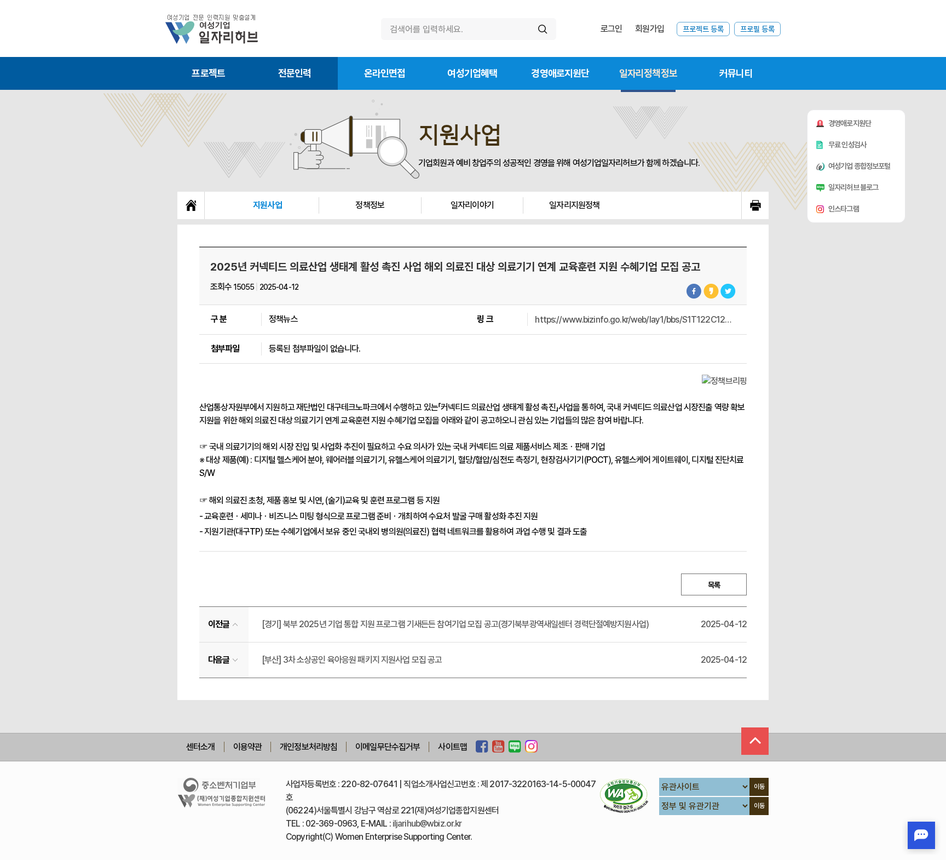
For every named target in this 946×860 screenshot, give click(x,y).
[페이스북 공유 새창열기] (694, 291)
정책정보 (369, 205)
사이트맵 (452, 747)
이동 (759, 786)
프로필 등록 (757, 29)
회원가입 (649, 29)
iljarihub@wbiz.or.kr (427, 823)
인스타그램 (843, 208)
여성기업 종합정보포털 (859, 166)
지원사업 (267, 205)
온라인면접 (385, 73)
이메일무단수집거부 (387, 747)
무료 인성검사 (847, 144)
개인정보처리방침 (308, 747)
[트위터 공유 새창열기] (728, 291)
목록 (714, 585)
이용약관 (247, 747)
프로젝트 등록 (703, 29)
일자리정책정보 (648, 73)
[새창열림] (482, 747)
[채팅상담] (921, 835)
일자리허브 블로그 (853, 187)
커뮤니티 (736, 73)
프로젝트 (208, 73)
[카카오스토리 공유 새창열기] (711, 291)
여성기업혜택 (472, 73)
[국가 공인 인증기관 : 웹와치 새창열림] (624, 795)
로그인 (611, 29)
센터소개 (200, 747)
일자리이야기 (472, 205)
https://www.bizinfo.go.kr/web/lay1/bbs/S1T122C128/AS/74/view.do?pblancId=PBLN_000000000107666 (633, 319)
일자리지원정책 (574, 205)
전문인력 (295, 73)
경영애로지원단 (560, 73)
